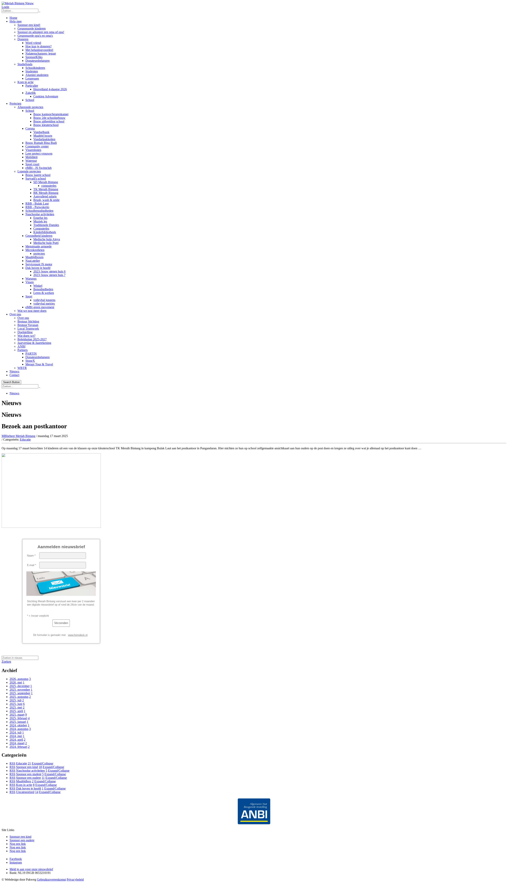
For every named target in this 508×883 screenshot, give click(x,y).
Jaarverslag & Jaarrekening (34, 343)
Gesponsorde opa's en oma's (35, 35)
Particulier (31, 85)
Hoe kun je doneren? (38, 46)
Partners (22, 350)
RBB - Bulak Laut (37, 203)
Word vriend (33, 42)
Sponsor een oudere (28, 777)
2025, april (16, 711)
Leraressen (32, 78)
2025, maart (17, 714)
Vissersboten (33, 150)
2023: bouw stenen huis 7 (49, 275)
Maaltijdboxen (34, 257)
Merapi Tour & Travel (39, 364)
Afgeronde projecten (30, 107)
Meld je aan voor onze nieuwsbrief (31, 869)
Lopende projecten (29, 171)
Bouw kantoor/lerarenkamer (50, 114)
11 (43, 777)
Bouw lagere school (37, 175)
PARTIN (31, 353)
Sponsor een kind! (28, 25)
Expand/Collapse (42, 763)
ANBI (21, 346)
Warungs (31, 278)
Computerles (41, 228)
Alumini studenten (36, 75)
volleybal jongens (44, 300)
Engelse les (40, 218)
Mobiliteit (31, 157)
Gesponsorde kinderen (31, 28)
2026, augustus (19, 679)
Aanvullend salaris (45, 196)
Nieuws (14, 371)
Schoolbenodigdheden (39, 210)
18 (40, 767)
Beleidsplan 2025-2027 (32, 339)
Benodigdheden (43, 289)
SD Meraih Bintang (45, 182)
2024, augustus (19, 729)
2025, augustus (19, 696)
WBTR (22, 368)
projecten (39, 253)
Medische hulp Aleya (46, 239)
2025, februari (18, 718)
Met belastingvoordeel (39, 50)
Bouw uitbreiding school (48, 121)
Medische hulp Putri (46, 243)
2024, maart (17, 743)
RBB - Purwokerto (37, 207)
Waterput (31, 160)
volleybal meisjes (44, 303)
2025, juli (15, 700)
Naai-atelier (32, 260)
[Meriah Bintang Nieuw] (18, 3)
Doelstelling (25, 332)
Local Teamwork (28, 328)
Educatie (25, 439)
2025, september (20, 693)
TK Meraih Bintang (45, 189)
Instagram (16, 862)
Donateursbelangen (37, 60)
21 (29, 763)
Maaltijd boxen (42, 135)
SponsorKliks (33, 57)
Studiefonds (24, 64)
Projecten (15, 103)
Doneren (22, 39)
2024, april (16, 739)
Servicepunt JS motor (38, 264)
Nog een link (18, 843)
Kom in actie (25, 82)
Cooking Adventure (45, 96)
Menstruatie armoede (38, 246)
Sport (28, 296)
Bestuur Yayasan (27, 325)
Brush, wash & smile (46, 200)
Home (13, 17)
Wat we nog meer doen (31, 310)
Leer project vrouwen (38, 153)
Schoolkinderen (35, 67)
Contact (14, 375)
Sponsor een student (28, 774)
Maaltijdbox (23, 781)
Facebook (16, 859)
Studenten (31, 71)
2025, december (20, 686)
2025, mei (16, 707)
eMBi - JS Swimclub (38, 167)
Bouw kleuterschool (46, 125)
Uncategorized (25, 792)
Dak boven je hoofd (37, 268)
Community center (37, 146)
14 (36, 792)
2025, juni (16, 704)
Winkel (37, 285)
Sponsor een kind (27, 767)
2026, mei (16, 682)
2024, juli (15, 732)
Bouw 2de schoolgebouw (49, 117)
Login (5, 7)
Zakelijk (30, 92)
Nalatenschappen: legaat (40, 53)
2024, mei (16, 736)
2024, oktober (18, 725)
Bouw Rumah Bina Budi (41, 142)
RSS (12, 763)
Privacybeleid (75, 879)
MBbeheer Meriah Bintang (18, 436)
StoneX (30, 360)
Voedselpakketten (44, 139)
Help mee (16, 21)
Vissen (29, 282)
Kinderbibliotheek (44, 232)
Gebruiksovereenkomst (51, 879)
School (29, 100)
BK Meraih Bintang (45, 193)
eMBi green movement (39, 307)
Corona (30, 128)
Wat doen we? (26, 335)
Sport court (32, 164)
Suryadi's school (35, 178)
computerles (48, 185)
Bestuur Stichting (28, 321)
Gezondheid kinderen (38, 235)
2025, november (20, 689)
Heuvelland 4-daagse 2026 (50, 89)
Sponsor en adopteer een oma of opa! (40, 32)
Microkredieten (34, 250)
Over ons (15, 314)
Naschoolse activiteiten (39, 214)
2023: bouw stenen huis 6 (49, 271)
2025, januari (18, 721)
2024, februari (18, 746)
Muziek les (40, 221)
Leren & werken (43, 293)
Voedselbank (41, 132)
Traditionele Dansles (46, 225)
